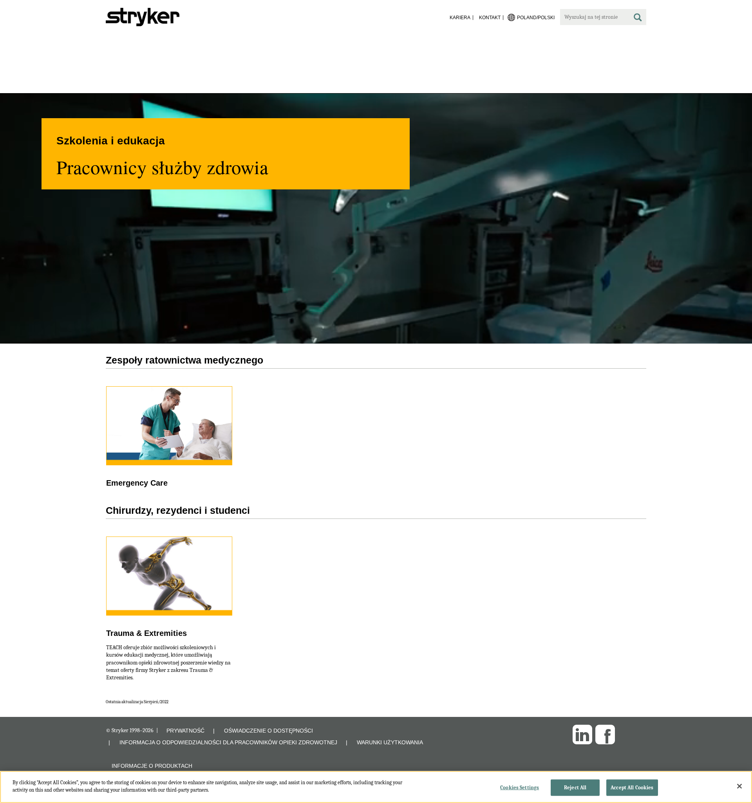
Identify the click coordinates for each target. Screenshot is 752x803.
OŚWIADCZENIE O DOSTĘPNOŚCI (268, 730)
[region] (376, 787)
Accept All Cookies (632, 787)
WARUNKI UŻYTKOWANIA (390, 742)
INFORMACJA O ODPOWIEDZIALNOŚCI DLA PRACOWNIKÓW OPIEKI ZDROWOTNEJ (228, 742)
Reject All (575, 787)
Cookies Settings (519, 787)
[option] (376, 307)
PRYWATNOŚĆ (185, 730)
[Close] (739, 786)
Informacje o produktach (152, 766)
